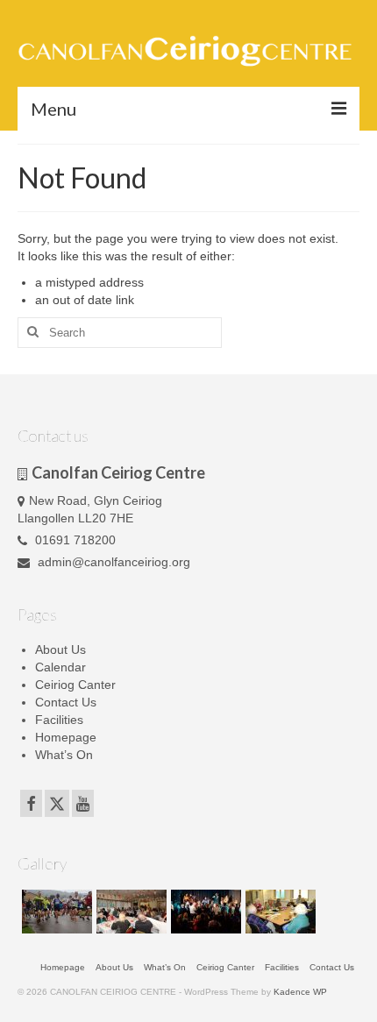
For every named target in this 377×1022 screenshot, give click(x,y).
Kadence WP (300, 992)
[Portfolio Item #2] (204, 911)
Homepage (65, 737)
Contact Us (65, 702)
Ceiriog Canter (75, 685)
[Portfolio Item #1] (129, 911)
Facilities (59, 720)
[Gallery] (55, 911)
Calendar (60, 667)
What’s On (64, 755)
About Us (60, 649)
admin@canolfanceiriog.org (112, 562)
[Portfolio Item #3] (278, 911)
